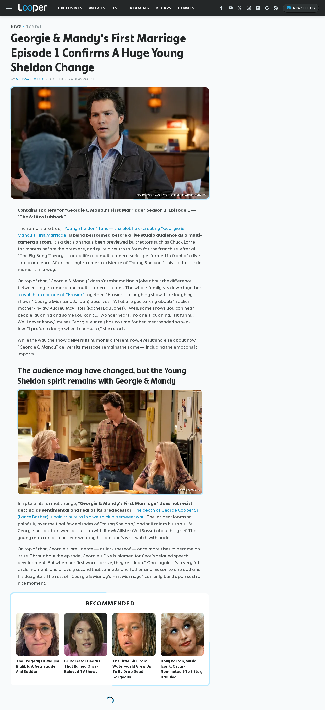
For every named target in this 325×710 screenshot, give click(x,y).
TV (115, 8)
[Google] (267, 9)
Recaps (163, 8)
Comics (186, 8)
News (16, 26)
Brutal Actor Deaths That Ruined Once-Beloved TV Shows (82, 666)
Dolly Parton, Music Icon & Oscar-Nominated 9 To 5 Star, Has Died (181, 669)
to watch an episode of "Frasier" (51, 294)
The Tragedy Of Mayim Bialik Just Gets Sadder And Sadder (37, 666)
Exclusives (70, 8)
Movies (97, 8)
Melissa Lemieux (30, 79)
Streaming (136, 8)
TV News (34, 26)
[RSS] (276, 9)
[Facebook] (221, 9)
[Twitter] (239, 9)
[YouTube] (230, 9)
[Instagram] (248, 9)
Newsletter (304, 8)
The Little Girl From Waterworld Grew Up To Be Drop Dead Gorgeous (131, 669)
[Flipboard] (258, 9)
